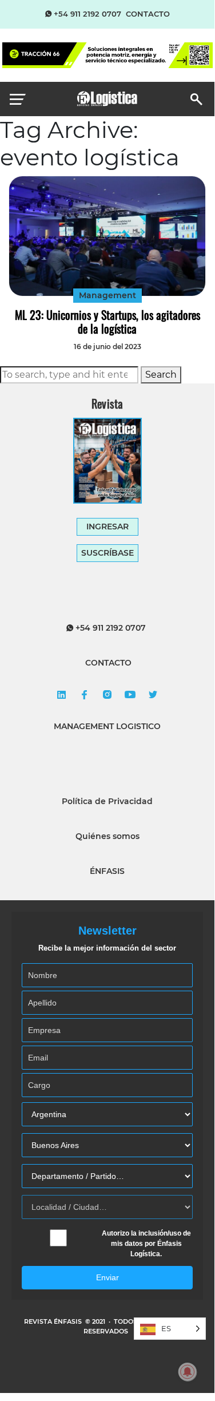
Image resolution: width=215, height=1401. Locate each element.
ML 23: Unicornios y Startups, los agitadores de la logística (107, 321)
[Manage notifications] (187, 1372)
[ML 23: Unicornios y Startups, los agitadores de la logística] (107, 236)
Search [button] (161, 374)
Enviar (107, 1277)
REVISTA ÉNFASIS (53, 1321)
